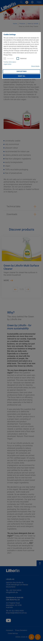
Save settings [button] (22, 71)
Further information (10, 62)
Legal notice (7, 64)
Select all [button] (21, 76)
